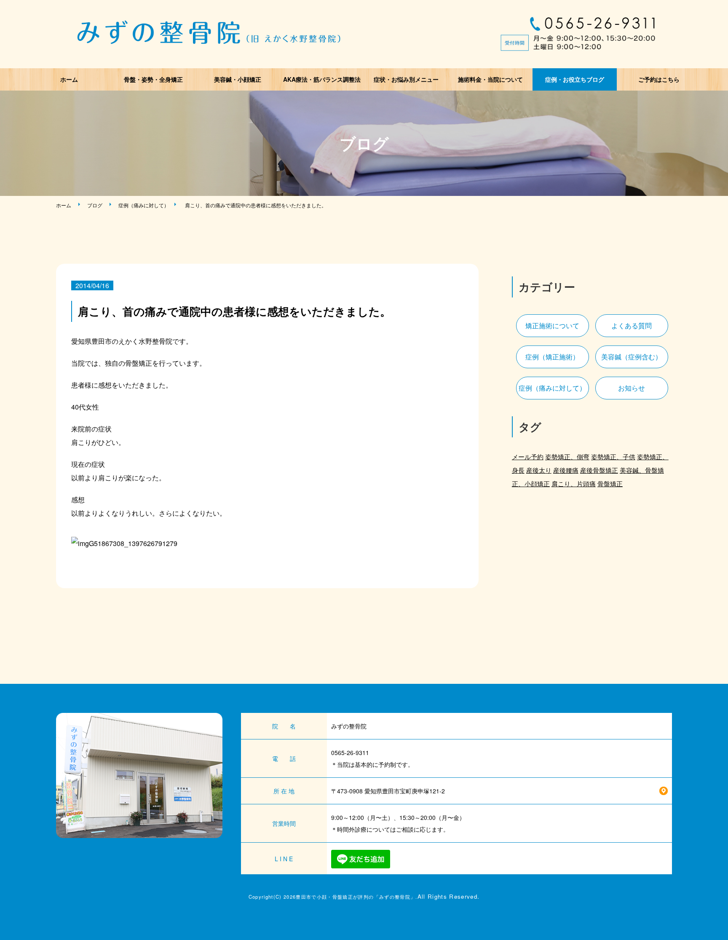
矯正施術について (552, 325)
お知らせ (631, 388)
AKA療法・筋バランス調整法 (322, 79)
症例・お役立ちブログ (574, 79)
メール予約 (527, 456)
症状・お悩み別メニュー (406, 79)
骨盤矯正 (610, 483)
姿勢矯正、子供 (613, 456)
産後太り (538, 470)
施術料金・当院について (490, 79)
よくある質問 (631, 325)
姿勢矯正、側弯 (567, 456)
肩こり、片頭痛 (573, 483)
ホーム (69, 79)
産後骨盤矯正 (599, 470)
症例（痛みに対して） (143, 205)
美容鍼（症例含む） (631, 357)
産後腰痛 (565, 470)
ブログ (94, 205)
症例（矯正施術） (552, 357)
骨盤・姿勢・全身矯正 (153, 79)
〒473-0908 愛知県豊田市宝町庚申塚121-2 (388, 791)
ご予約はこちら (659, 79)
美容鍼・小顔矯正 (237, 79)
